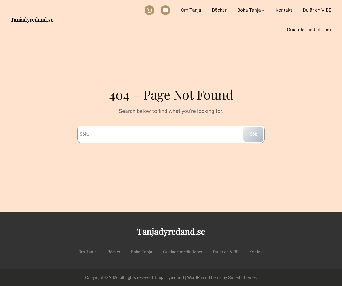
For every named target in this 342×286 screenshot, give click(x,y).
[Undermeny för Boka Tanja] (263, 10)
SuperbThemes (242, 277)
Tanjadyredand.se (32, 19)
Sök (253, 134)
